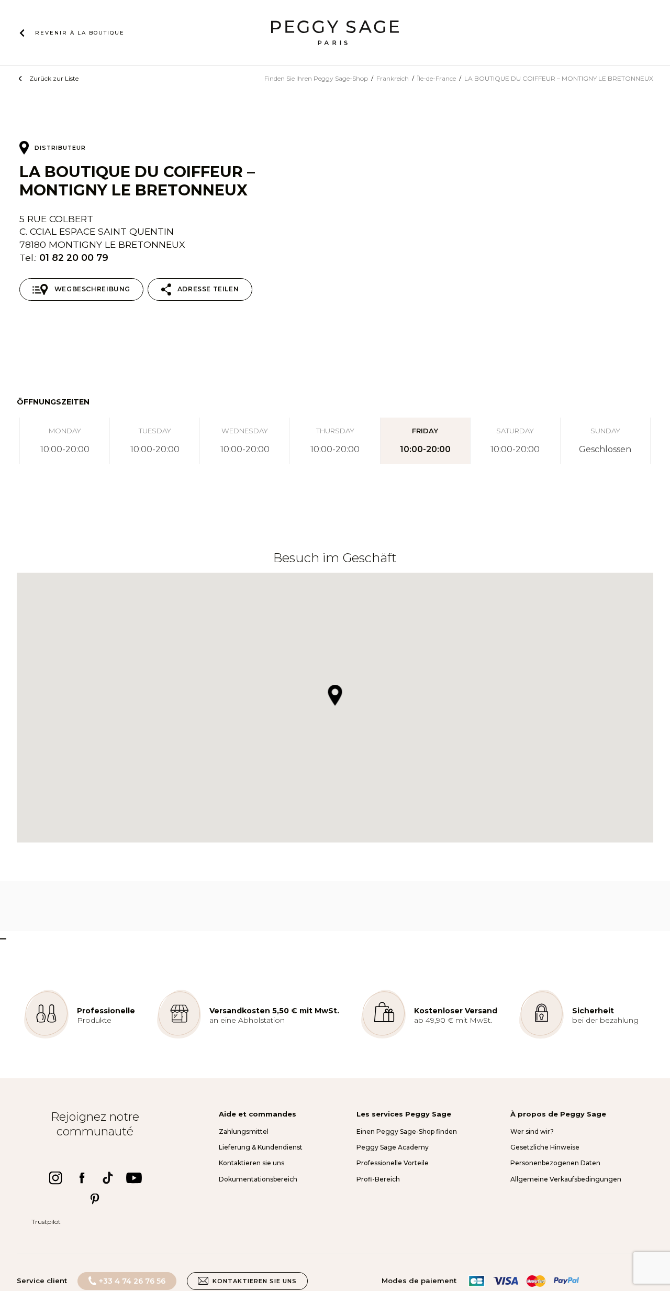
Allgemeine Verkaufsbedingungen (565, 1179)
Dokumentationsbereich (258, 1179)
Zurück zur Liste (54, 78)
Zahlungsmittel (244, 1131)
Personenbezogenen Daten (555, 1163)
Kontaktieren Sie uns (255, 1281)
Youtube (134, 1178)
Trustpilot (46, 1222)
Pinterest (95, 1199)
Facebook (82, 1178)
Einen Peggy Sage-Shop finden (406, 1131)
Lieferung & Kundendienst (261, 1147)
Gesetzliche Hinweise (544, 1147)
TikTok (108, 1178)
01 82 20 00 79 (73, 257)
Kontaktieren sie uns (251, 1163)
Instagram (55, 1178)
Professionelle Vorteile (392, 1163)
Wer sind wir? (532, 1131)
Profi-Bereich (378, 1179)
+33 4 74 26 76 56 (132, 1281)
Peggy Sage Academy (392, 1147)
